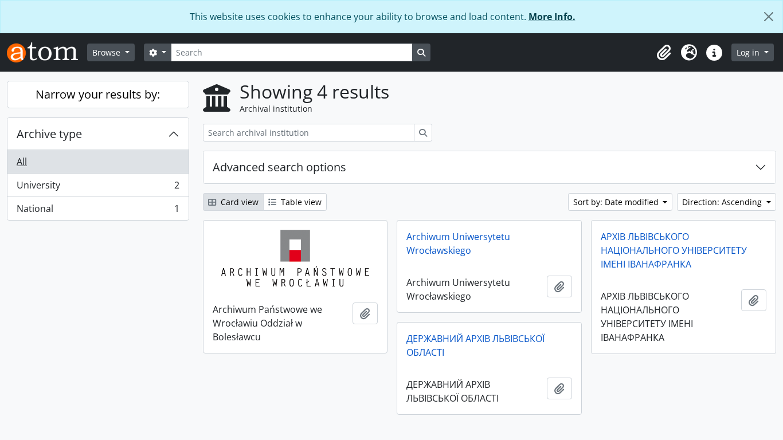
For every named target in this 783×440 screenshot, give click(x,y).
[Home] (47, 52)
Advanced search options (279, 167)
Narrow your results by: (98, 94)
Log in (749, 52)
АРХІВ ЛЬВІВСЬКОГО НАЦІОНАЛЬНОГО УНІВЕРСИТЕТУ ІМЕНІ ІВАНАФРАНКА (674, 250)
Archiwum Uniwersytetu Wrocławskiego (458, 243)
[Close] (768, 17)
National (97, 211)
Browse (107, 52)
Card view (238, 202)
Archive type (49, 134)
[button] (663, 52)
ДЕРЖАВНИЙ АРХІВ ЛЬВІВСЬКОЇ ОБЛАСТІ (475, 345)
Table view (300, 202)
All (22, 161)
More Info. (551, 16)
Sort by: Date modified (617, 202)
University (97, 188)
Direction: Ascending (723, 202)
